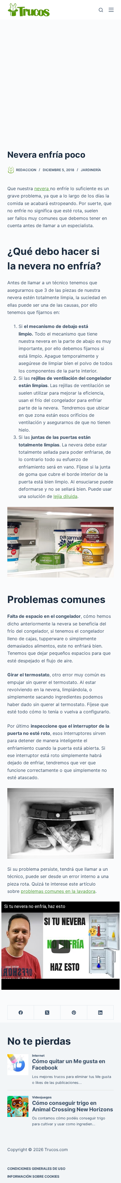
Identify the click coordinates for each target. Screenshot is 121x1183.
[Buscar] (101, 10)
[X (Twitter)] (47, 1012)
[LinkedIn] (100, 1012)
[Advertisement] (60, 82)
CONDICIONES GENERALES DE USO (36, 1168)
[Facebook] (21, 1012)
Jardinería (91, 170)
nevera (42, 188)
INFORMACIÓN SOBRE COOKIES (33, 1176)
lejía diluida (65, 496)
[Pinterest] (73, 1012)
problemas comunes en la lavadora (58, 891)
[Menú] (111, 9)
